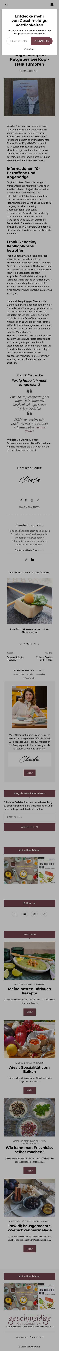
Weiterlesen (29, 49)
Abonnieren (42, 41)
